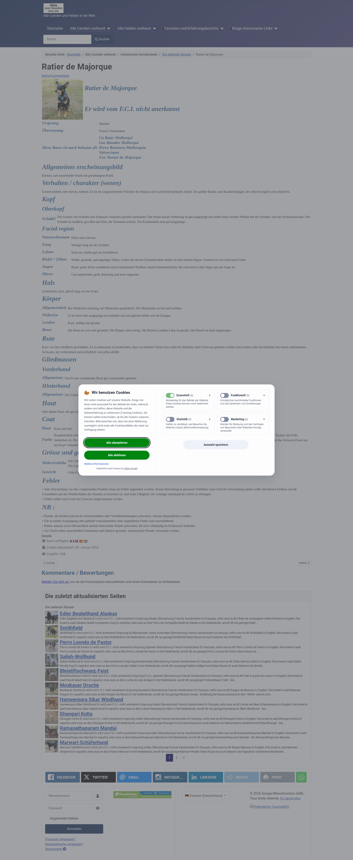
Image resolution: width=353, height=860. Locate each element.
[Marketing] (224, 419)
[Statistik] (170, 419)
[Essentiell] (170, 395)
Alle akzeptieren (116, 442)
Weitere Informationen (96, 464)
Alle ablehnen (117, 455)
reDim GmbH (130, 468)
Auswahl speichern (216, 444)
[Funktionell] (224, 395)
